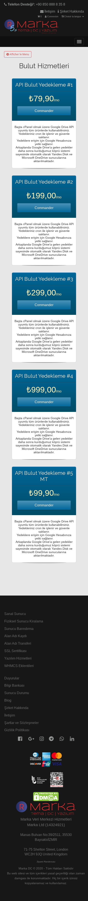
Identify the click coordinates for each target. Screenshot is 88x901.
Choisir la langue (72, 16)
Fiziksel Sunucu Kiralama (23, 621)
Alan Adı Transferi (17, 643)
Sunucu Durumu (16, 693)
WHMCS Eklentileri (19, 666)
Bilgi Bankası (14, 685)
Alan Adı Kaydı (15, 636)
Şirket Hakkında (71, 11)
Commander (44, 111)
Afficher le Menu (19, 54)
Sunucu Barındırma (19, 629)
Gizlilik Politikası (16, 730)
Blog (7, 700)
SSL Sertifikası (15, 651)
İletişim (49, 11)
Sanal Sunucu (15, 614)
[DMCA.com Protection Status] (46, 796)
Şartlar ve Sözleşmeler (21, 723)
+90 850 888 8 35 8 (36, 4)
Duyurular (11, 678)
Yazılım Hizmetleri (18, 658)
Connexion (52, 16)
